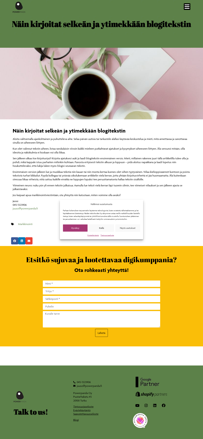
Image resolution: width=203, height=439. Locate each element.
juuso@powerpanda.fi (25, 208)
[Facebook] (163, 405)
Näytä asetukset (127, 228)
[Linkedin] (154, 405)
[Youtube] (137, 405)
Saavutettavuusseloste (85, 413)
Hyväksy (75, 228)
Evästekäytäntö (93, 235)
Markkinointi (25, 224)
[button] (14, 240)
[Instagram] (146, 405)
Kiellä (101, 228)
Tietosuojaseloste (107, 235)
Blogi (76, 419)
